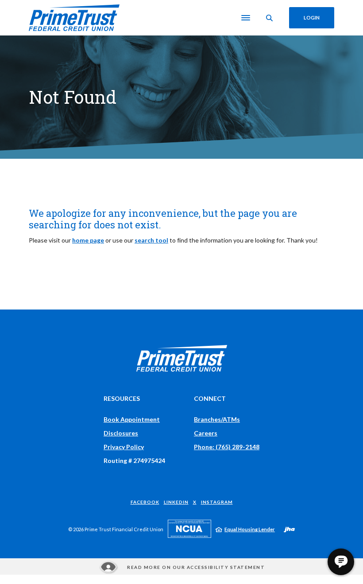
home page (88, 240)
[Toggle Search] (269, 18)
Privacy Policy (124, 447)
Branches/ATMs (217, 419)
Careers (205, 433)
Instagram (217, 502)
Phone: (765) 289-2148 (226, 447)
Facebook (145, 502)
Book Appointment (132, 419)
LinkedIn (176, 502)
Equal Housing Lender (249, 529)
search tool (151, 240)
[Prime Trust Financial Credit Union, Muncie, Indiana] (74, 17)
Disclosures (121, 433)
